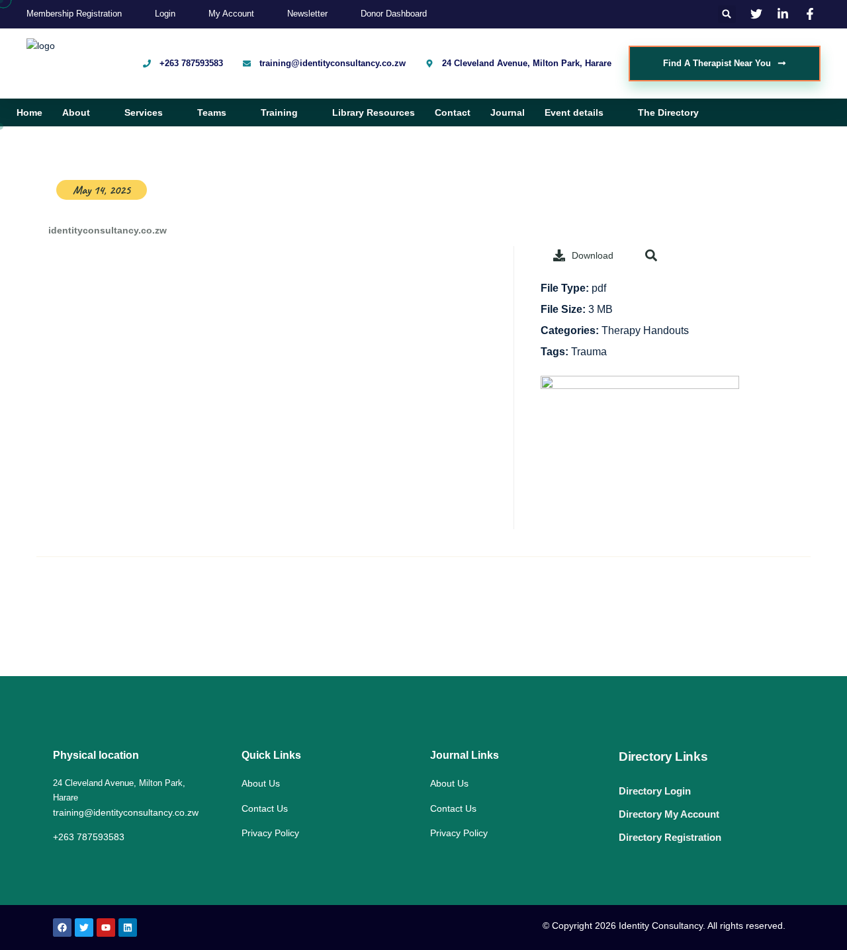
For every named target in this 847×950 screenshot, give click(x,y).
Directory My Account (669, 814)
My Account (231, 14)
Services (143, 112)
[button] (727, 14)
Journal (507, 112)
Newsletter (307, 14)
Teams (211, 112)
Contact (452, 112)
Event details (574, 112)
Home (29, 112)
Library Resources (373, 112)
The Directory (668, 112)
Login (165, 14)
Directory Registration (670, 837)
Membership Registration (74, 14)
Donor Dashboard (394, 14)
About (76, 112)
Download (592, 255)
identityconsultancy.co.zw (106, 230)
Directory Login (655, 791)
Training (279, 112)
